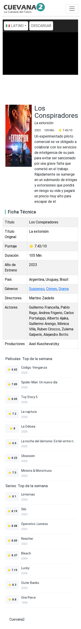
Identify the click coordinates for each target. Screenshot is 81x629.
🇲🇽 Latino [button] (15, 26)
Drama (63, 289)
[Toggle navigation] (72, 8)
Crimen (51, 289)
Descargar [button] (41, 26)
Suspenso (37, 289)
